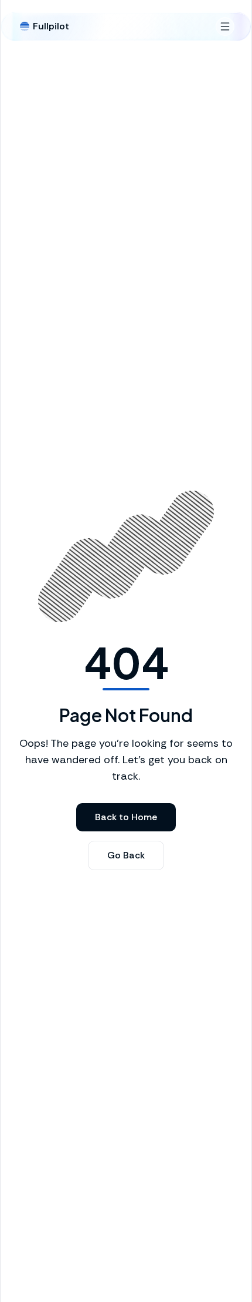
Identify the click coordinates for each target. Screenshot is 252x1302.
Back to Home (126, 817)
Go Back (126, 855)
